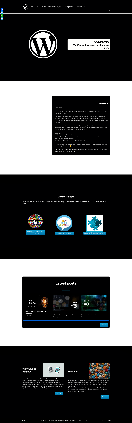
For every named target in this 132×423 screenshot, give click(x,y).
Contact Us (73, 420)
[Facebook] (1, 9)
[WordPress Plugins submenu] (62, 6)
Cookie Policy (53, 420)
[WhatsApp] (1, 15)
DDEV (57, 307)
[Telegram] (1, 18)
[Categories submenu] (73, 6)
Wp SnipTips (31, 306)
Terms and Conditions (63, 420)
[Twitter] (1, 12)
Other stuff (64, 307)
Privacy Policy (44, 420)
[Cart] (84, 7)
